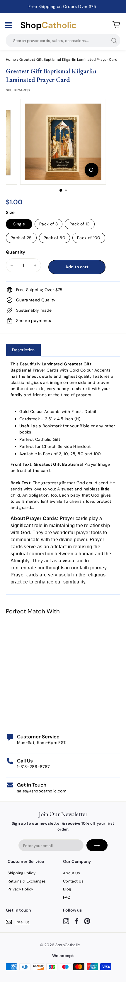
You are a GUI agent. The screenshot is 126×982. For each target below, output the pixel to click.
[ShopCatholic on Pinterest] (87, 921)
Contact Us (73, 881)
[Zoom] (91, 170)
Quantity (15, 252)
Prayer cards (74, 518)
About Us (71, 872)
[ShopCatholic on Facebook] (77, 921)
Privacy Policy (20, 889)
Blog (67, 889)
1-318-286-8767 (33, 766)
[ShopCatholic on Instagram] (66, 921)
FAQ (66, 897)
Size (10, 212)
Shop (48, 25)
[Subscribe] (97, 845)
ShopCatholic (67, 944)
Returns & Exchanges (27, 881)
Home (11, 59)
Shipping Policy (21, 872)
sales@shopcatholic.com (42, 791)
